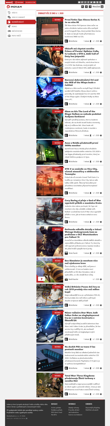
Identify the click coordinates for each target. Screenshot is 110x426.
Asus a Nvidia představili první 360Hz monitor (81, 144)
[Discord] (94, 2)
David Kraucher (73, 279)
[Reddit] (100, 2)
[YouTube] (79, 2)
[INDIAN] (14, 6)
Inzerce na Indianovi (75, 415)
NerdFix (54, 415)
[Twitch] (82, 2)
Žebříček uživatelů (92, 410)
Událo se (14, 12)
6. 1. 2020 (96, 41)
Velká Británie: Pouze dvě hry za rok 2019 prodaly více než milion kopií (82, 289)
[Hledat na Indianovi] (82, 6)
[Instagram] (85, 2)
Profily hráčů (16, 35)
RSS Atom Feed (56, 412)
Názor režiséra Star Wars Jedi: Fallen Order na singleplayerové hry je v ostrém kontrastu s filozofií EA (82, 316)
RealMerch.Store (30, 2)
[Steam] (97, 2)
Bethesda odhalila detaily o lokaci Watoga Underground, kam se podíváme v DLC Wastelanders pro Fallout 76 (83, 233)
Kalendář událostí (18, 22)
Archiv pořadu (56, 407)
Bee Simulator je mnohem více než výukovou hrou (81, 262)
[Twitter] (91, 2)
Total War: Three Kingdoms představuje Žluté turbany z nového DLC (80, 378)
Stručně (58, 48)
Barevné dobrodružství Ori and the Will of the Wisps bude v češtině (81, 82)
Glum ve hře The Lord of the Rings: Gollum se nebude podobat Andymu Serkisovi (83, 114)
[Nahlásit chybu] (26, 418)
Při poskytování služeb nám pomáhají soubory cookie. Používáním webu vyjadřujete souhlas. (25, 411)
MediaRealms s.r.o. (13, 416)
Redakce (14, 26)
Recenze (58, 260)
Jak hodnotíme (73, 412)
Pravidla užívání (73, 410)
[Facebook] (88, 2)
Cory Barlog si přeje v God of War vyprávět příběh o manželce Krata (83, 202)
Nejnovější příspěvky (93, 407)
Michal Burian (72, 41)
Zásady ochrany (73, 407)
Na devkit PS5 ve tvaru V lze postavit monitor (80, 348)
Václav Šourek (72, 253)
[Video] (50, 152)
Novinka (58, 19)
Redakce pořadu (56, 410)
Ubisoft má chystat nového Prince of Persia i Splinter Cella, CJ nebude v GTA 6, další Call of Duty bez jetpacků (82, 52)
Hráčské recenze (17, 31)
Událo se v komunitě (18, 17)
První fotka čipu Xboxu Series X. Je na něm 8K (82, 21)
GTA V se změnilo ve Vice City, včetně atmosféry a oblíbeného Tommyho (82, 171)
